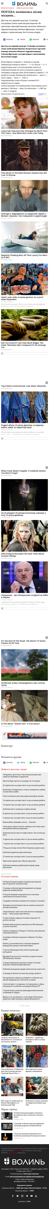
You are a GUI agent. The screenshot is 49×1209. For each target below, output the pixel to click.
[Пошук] (47, 3)
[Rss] (36, 1196)
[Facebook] (12, 1196)
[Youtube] (31, 1196)
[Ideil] (24, 1201)
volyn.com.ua (18, 1150)
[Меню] (2, 4)
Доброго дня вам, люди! (25, 8)
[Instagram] (22, 1196)
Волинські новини (7, 8)
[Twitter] (17, 1196)
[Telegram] (26, 1196)
